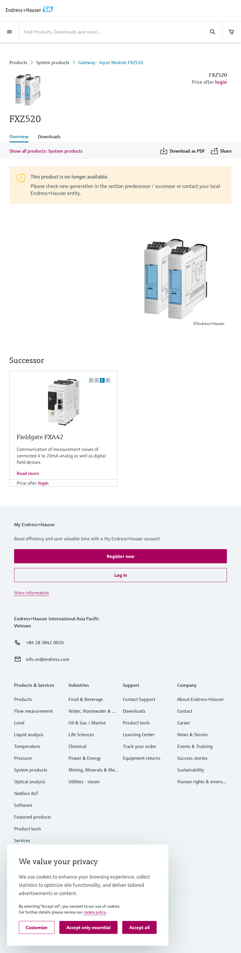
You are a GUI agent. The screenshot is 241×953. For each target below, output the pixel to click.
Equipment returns (141, 758)
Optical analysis (29, 781)
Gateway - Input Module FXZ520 (110, 62)
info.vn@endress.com (47, 659)
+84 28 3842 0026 (45, 642)
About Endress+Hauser (200, 699)
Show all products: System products (46, 151)
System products (52, 62)
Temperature (27, 746)
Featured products (32, 817)
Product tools (27, 829)
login (221, 82)
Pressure (23, 758)
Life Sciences (81, 734)
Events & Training (194, 746)
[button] (120, 556)
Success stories (192, 758)
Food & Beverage (85, 699)
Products (18, 62)
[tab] (21, 137)
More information (31, 593)
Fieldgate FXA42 (40, 437)
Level (19, 723)
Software (23, 805)
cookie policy (94, 912)
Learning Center (139, 734)
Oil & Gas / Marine (87, 723)
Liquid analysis (28, 734)
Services (22, 840)
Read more (28, 473)
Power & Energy (84, 758)
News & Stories (192, 734)
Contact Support (139, 699)
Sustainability (190, 770)
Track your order (139, 746)
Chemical (77, 746)
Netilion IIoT (26, 793)
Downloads (134, 711)
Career (183, 723)
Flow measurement (33, 711)
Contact (184, 711)
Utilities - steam (84, 781)
